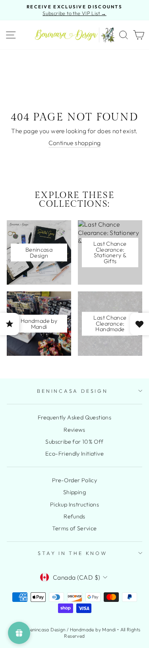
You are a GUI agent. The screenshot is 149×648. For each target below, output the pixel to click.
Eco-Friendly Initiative (74, 453)
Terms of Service (74, 528)
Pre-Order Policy (74, 480)
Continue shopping (74, 143)
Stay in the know (72, 553)
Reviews (74, 429)
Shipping (74, 492)
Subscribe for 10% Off (74, 441)
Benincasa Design (72, 391)
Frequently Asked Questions (74, 417)
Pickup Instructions (74, 504)
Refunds (74, 516)
